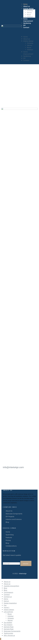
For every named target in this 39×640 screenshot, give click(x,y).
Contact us (8, 596)
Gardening (27, 56)
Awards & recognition (11, 586)
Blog (5, 588)
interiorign (23, 573)
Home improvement (28, 53)
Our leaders (8, 622)
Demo (6, 599)
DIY (24, 58)
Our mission (8, 624)
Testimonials (8, 633)
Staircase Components (12, 631)
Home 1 (6, 607)
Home (25, 36)
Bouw (29, 47)
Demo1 (6, 601)
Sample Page (8, 627)
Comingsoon (8, 592)
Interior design (28, 41)
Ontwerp (30, 43)
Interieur (30, 49)
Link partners (8, 612)
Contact (26, 60)
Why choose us (9, 635)
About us (26, 39)
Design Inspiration (10, 603)
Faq (5, 605)
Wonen (29, 45)
